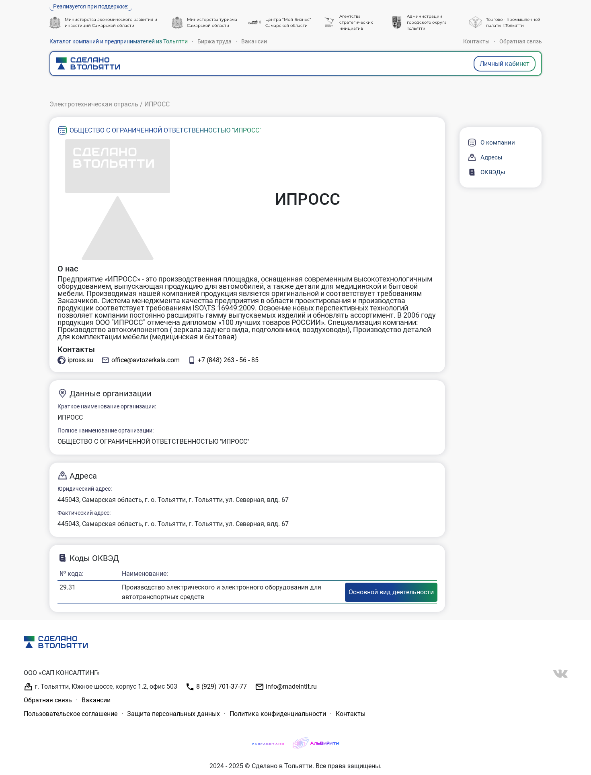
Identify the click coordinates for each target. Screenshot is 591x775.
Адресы (491, 157)
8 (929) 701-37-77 (221, 686)
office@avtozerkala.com (145, 360)
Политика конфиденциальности (278, 714)
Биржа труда (214, 41)
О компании (497, 142)
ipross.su (80, 360)
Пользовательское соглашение (70, 714)
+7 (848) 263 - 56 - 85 (228, 360)
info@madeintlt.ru (290, 686)
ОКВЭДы (492, 172)
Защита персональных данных (173, 714)
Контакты (476, 41)
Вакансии (254, 41)
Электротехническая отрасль (93, 104)
